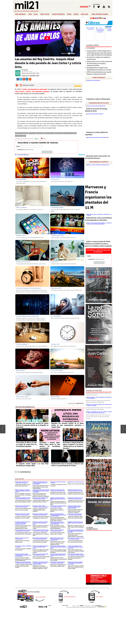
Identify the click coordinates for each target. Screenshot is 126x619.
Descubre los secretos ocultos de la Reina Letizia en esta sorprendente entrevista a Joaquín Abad (67, 425)
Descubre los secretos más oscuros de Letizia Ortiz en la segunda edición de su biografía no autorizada (32, 425)
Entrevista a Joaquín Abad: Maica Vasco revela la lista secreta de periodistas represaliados (50, 445)
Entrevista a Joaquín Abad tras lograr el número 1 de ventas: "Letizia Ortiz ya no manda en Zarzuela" (73, 445)
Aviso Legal (82, 607)
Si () (37, 138)
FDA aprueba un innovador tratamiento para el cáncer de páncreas (57, 510)
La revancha (91, 48)
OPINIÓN (81, 605)
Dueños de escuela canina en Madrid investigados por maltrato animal (41, 517)
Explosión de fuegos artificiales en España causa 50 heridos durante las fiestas (58, 503)
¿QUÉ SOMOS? (98, 605)
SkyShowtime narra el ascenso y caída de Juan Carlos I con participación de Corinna (67, 465)
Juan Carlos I (32, 133)
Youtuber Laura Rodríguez (70, 133)
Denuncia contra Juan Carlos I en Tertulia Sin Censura (97, 157)
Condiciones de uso (28, 149)
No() (43, 138)
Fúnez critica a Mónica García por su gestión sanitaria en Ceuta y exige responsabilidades (41, 487)
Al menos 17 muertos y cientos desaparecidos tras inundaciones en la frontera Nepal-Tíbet (23, 559)
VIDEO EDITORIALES (20, 14)
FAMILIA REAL (84, 14)
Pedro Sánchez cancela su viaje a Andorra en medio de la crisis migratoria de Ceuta (57, 543)
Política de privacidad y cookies (73, 607)
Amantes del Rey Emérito (22, 133)
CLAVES (36, 14)
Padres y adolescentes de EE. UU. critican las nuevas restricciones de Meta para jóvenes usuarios (98, 416)
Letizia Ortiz (40, 133)
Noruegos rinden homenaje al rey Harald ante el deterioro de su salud (76, 493)
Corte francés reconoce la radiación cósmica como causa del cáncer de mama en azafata (76, 567)
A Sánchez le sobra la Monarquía (98, 99)
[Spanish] (91, 18)
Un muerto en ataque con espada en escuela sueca (98, 58)
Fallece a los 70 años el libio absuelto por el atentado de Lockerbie (41, 557)
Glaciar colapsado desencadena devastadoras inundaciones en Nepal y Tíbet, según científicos (58, 519)
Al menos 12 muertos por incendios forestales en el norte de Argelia (23, 517)
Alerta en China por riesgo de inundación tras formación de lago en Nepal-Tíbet (98, 401)
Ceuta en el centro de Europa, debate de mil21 (96, 110)
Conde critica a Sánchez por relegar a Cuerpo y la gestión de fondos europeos (41, 551)
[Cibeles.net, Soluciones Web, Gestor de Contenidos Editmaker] (102, 606)
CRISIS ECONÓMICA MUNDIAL (100, 14)
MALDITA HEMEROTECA (58, 14)
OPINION (75, 14)
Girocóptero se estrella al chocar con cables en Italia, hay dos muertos (76, 501)
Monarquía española (20, 135)
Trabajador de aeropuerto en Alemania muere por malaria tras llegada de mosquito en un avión (40, 567)
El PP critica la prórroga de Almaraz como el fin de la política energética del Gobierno (58, 551)
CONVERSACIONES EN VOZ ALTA (99, 103)
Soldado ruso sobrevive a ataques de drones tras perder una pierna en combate (41, 527)
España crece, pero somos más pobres (76, 484)
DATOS (30, 14)
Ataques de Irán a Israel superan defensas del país (22, 541)
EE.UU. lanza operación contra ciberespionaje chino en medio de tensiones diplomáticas (57, 527)
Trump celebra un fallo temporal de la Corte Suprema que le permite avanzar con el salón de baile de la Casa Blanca (99, 53)
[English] (96, 18)
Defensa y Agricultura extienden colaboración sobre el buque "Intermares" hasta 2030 (75, 511)
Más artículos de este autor (27, 71)
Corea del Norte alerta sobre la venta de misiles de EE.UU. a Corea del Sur (23, 533)
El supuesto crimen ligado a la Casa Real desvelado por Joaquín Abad (32, 465)
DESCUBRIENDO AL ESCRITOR (98, 162)
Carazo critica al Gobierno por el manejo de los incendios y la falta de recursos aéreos (76, 551)
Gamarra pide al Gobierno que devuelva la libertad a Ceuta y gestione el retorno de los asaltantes (41, 495)
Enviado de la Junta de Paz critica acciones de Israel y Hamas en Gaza (58, 493)
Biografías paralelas (49, 133)
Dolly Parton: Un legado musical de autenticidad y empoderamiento (58, 565)
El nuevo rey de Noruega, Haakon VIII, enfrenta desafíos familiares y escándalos (98, 408)
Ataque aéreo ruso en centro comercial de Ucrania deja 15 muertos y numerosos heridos (99, 63)
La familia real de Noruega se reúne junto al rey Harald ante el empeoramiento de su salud (23, 527)
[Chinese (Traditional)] (93, 18)
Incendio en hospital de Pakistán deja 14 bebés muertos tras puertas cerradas (23, 566)
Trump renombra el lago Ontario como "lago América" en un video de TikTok (41, 534)
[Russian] (105, 18)
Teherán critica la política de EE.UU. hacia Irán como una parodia (23, 509)
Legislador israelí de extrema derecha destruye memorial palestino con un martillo (58, 559)
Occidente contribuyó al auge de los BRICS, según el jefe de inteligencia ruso (76, 527)
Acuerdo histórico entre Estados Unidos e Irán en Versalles (57, 533)
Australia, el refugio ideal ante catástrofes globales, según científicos (40, 510)
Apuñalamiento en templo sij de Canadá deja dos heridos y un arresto (99, 69)
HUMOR (69, 14)
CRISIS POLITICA (44, 14)
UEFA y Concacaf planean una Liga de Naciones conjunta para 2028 (99, 73)
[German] (100, 18)
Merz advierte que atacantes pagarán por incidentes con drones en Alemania (76, 558)
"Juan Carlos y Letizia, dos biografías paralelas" (32, 91)
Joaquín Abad (58, 133)
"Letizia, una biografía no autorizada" (34, 89)
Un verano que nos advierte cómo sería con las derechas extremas (75, 541)
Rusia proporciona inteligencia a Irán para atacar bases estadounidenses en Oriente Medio (75, 535)
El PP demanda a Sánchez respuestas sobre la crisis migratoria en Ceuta (23, 501)
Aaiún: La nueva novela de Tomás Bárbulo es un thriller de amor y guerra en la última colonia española (98, 243)
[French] (98, 18)
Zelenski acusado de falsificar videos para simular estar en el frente (41, 501)
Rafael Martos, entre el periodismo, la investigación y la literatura (98, 219)
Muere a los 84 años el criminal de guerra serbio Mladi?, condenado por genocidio (23, 495)
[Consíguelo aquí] (98, 511)
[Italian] (102, 18)
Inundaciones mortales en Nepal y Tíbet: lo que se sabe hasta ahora (75, 517)
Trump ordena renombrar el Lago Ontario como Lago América (22, 485)
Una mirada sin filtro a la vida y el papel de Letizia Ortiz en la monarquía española (26, 444)
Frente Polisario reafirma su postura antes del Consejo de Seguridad (41, 541)
